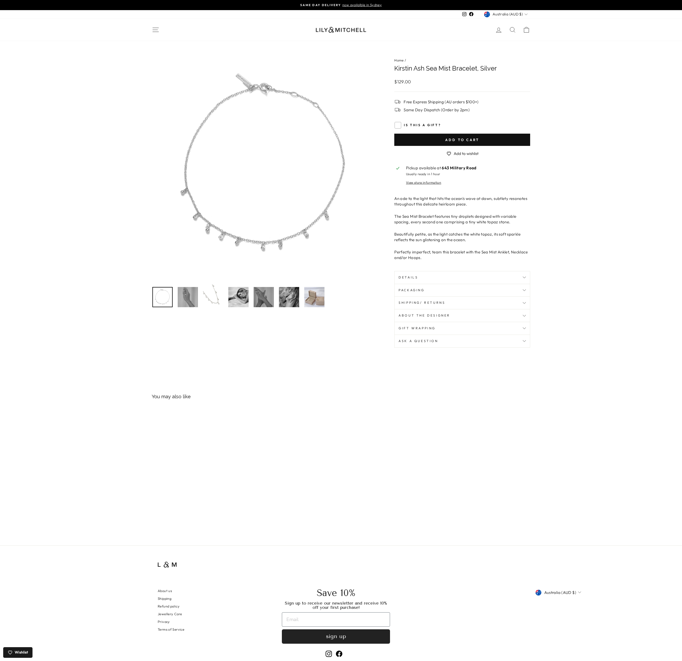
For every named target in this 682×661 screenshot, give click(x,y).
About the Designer (424, 315)
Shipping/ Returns (422, 303)
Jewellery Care (170, 614)
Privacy (164, 621)
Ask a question (418, 341)
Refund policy (169, 606)
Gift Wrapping (417, 328)
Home (399, 60)
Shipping (164, 598)
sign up (336, 636)
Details (408, 277)
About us (165, 591)
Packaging (411, 290)
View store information (423, 182)
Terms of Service (171, 629)
